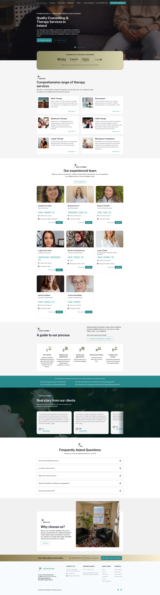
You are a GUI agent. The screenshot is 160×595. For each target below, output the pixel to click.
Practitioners (70, 3)
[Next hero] (156, 30)
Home (103, 569)
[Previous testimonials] (117, 405)
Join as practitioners (106, 581)
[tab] (75, 47)
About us (104, 578)
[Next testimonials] (121, 405)
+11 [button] (112, 257)
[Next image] (116, 524)
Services (52, 3)
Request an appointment (92, 558)
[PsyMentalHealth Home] (42, 3)
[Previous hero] (3, 30)
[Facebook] (121, 590)
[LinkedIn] (118, 590)
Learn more (73, 112)
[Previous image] (79, 524)
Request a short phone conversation (101, 338)
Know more (52, 222)
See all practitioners (80, 181)
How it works (61, 3)
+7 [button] (53, 212)
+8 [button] (109, 212)
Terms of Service (118, 569)
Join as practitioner (89, 3)
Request (59, 222)
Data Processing (118, 576)
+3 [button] (85, 212)
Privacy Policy (117, 571)
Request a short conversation (112, 558)
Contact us (45, 543)
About (78, 3)
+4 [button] (39, 259)
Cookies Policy (117, 574)
